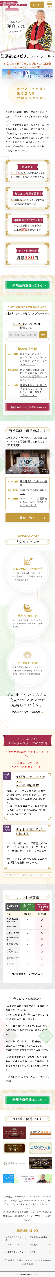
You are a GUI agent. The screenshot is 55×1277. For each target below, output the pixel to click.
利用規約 (34, 1244)
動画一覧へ (27, 518)
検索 (43, 334)
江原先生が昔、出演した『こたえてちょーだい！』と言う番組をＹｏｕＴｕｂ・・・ (33, 390)
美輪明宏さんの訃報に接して (33, 491)
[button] (27, 470)
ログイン (37, 4)
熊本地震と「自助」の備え (33, 483)
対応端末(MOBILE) (39, 1236)
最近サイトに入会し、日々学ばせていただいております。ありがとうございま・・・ (33, 359)
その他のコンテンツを (23, 712)
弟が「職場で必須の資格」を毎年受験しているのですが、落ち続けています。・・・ (33, 375)
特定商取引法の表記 (15, 1252)
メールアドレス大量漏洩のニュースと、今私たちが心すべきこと (33, 502)
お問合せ (34, 1252)
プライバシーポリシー (33, 1215)
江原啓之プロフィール (14, 1238)
